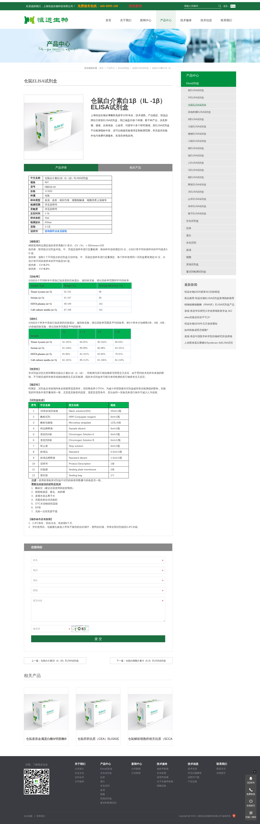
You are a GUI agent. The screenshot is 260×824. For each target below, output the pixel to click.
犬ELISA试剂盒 (196, 191)
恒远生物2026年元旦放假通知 (200, 323)
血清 (102, 790)
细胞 (102, 794)
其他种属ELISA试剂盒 (199, 112)
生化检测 (161, 773)
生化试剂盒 (106, 773)
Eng (233, 6)
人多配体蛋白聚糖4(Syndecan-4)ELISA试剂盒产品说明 (208, 343)
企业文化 (79, 773)
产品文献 (192, 781)
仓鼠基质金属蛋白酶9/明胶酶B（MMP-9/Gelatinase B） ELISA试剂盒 (46, 739)
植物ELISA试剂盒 (197, 133)
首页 (108, 20)
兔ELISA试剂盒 (196, 155)
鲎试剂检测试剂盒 (108, 802)
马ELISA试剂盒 (196, 170)
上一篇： (55, 660)
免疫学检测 (162, 768)
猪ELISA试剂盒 (196, 148)
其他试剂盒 (106, 798)
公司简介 (79, 768)
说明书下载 (193, 777)
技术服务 (186, 20)
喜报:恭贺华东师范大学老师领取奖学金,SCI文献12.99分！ (208, 311)
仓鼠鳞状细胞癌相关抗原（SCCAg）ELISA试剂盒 (150, 739)
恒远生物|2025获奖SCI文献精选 (202, 291)
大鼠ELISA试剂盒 (197, 126)
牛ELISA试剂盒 (196, 97)
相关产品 (135, 167)
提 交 (98, 639)
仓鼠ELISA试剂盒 (140, 68)
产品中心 (166, 20)
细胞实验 (161, 785)
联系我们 (226, 20)
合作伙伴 (79, 777)
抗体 (102, 777)
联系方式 (221, 768)
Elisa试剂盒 (123, 68)
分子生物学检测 (165, 781)
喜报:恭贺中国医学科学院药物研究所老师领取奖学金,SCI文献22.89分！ (208, 337)
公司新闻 (136, 768)
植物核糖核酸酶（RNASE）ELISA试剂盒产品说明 (209, 305)
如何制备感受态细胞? (196, 330)
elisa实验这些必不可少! (197, 317)
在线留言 (221, 773)
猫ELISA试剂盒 (196, 177)
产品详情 (61, 167)
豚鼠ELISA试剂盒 (197, 184)
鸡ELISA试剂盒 (196, 119)
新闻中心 (145, 20)
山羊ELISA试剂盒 (197, 199)
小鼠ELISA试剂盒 (197, 141)
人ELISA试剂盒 (196, 162)
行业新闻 (136, 773)
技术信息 (206, 20)
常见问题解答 (195, 773)
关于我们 (125, 20)
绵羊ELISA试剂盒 (197, 206)
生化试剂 (104, 785)
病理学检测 (162, 777)
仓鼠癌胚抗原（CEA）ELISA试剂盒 (98, 739)
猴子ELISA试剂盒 (197, 213)
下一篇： (141, 660)
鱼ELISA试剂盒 (196, 90)
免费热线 (251, 794)
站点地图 (28, 816)
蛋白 (102, 781)
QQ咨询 (251, 782)
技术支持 (192, 768)
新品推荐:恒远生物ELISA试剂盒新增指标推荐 (209, 298)
